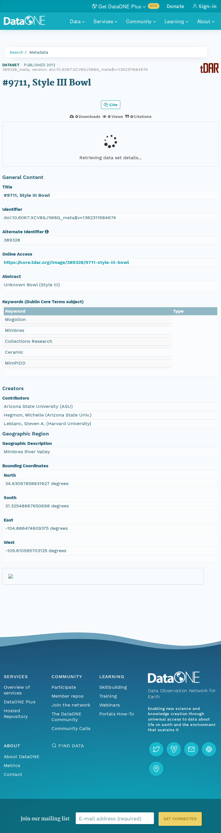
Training (108, 696)
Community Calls (71, 728)
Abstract (11, 276)
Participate (64, 687)
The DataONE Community (67, 716)
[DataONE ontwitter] (156, 749)
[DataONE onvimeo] (174, 749)
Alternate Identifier (23, 231)
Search (16, 52)
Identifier (12, 209)
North (10, 475)
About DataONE (21, 756)
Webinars (109, 705)
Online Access (17, 254)
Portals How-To (116, 714)
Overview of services (17, 690)
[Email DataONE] (191, 749)
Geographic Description (27, 443)
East (8, 520)
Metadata (38, 52)
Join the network (71, 705)
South (10, 497)
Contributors (15, 398)
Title (7, 187)
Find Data (71, 745)
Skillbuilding (113, 687)
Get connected (180, 819)
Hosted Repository (16, 713)
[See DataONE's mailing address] (156, 769)
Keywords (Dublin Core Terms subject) (43, 301)
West (9, 542)
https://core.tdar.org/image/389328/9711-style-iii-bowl (66, 262)
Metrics (12, 765)
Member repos (68, 696)
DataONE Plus (19, 701)
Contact (13, 774)
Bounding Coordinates (25, 465)
